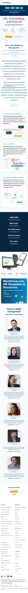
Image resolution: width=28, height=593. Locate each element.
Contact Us (17, 556)
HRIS (2, 558)
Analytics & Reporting (6, 562)
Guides (16, 533)
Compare (17, 537)
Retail (16, 514)
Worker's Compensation (6, 535)
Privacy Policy (18, 568)
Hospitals (17, 521)
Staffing (17, 516)
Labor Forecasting (5, 514)
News (16, 558)
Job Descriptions (19, 544)
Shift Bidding (4, 530)
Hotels (16, 512)
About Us (17, 554)
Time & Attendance (5, 512)
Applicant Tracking (5, 569)
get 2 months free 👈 (14, 12)
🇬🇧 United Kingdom (19, 586)
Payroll (2, 516)
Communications (5, 526)
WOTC (2, 567)
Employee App (4, 519)
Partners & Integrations (20, 540)
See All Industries (19, 523)
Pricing (14, 494)
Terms (16, 570)
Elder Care (17, 519)
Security (17, 542)
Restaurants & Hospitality (21, 507)
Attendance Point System (7, 521)
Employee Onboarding (6, 523)
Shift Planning (4, 542)
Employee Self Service (6, 547)
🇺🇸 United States (4, 586)
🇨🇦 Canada (12, 586)
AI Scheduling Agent (5, 509)
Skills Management (5, 544)
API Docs (17, 535)
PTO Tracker (4, 565)
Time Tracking (4, 549)
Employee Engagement (6, 555)
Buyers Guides (18, 547)
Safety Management (5, 533)
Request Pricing (18, 36)
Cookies (17, 565)
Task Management (5, 560)
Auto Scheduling (5, 528)
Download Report (14, 243)
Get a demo (8, 36)
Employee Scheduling (6, 507)
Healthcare (17, 509)
